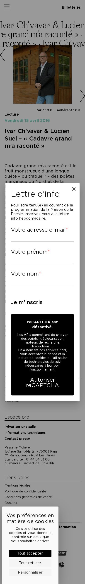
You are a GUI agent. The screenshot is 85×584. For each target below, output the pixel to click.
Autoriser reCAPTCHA (42, 382)
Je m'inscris (27, 302)
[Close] (73, 189)
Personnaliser (30, 572)
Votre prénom (29, 251)
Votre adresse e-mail (38, 229)
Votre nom (25, 273)
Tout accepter (30, 553)
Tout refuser (30, 563)
